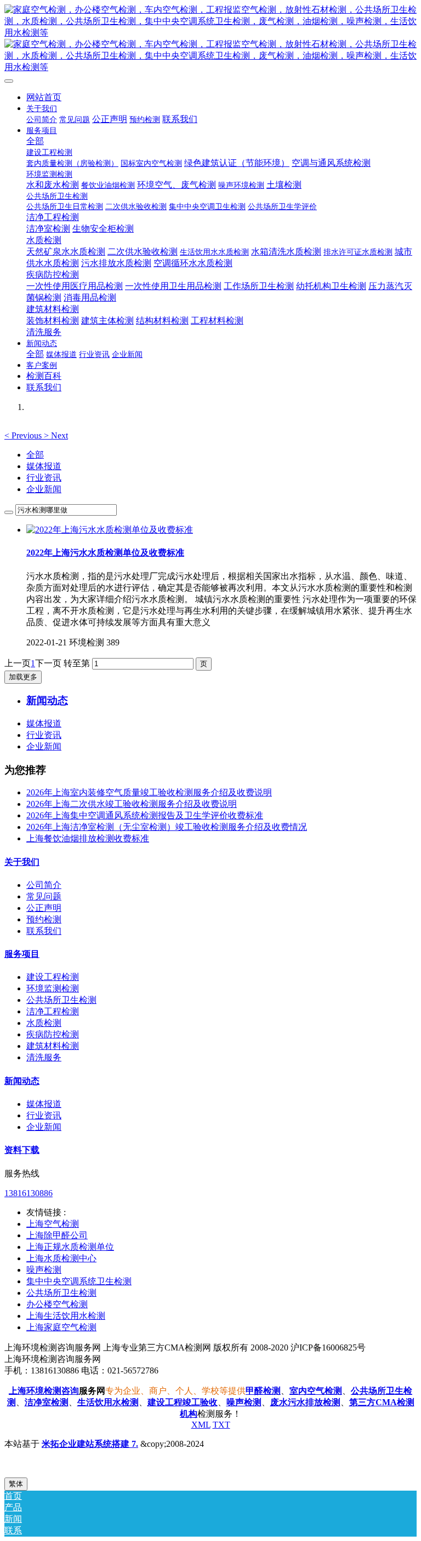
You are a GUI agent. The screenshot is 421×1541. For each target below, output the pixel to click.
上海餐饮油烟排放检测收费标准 (87, 838)
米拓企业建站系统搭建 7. (90, 1443)
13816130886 (28, 1193)
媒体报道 (43, 466)
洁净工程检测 (52, 1011)
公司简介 (43, 885)
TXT (221, 1424)
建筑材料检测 (52, 1046)
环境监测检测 (52, 988)
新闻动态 (21, 1081)
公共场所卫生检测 (61, 1000)
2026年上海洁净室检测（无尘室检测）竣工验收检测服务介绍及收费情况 (166, 827)
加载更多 (23, 677)
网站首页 (43, 97)
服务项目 (21, 954)
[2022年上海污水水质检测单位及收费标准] (109, 529)
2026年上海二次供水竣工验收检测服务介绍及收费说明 (131, 804)
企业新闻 (43, 489)
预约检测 (43, 919)
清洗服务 (43, 1057)
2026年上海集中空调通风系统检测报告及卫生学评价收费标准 (144, 815)
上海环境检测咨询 (44, 1390)
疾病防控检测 (52, 1034)
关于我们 (21, 862)
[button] (24, 435)
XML (200, 1424)
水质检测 (43, 1023)
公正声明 (43, 908)
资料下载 (21, 1150)
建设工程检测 (52, 977)
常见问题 (43, 896)
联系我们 (43, 931)
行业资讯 (43, 477)
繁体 (16, 1484)
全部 (35, 141)
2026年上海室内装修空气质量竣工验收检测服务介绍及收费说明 (149, 792)
